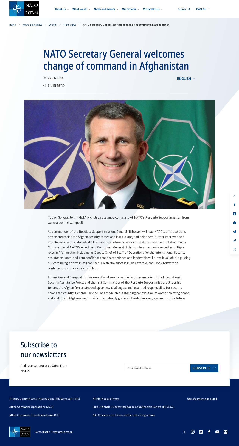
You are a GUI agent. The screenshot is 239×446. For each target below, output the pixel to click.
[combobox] (203, 9)
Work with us (151, 9)
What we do (79, 9)
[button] (203, 9)
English (184, 78)
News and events (104, 9)
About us (60, 9)
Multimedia (129, 9)
